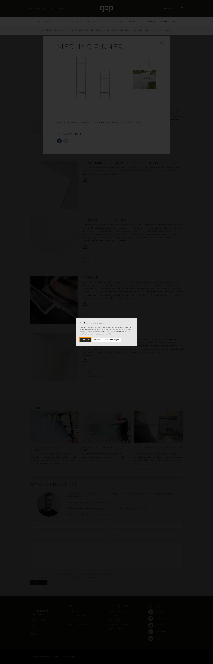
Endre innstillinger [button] (112, 340)
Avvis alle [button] (97, 340)
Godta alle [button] (85, 340)
